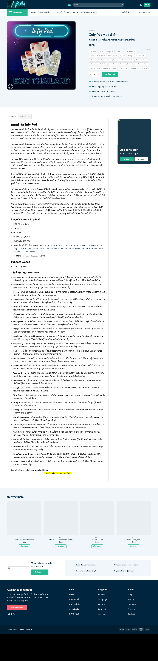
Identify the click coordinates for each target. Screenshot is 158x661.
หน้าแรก (34, 12)
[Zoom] (10, 86)
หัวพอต (92, 31)
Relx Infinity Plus (72, 245)
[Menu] (69, 4)
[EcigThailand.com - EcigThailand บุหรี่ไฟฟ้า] (28, 4)
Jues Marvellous (57, 248)
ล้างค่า (149, 50)
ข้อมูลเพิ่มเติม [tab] (25, 116)
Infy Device (85, 245)
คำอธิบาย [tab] (12, 116)
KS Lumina (69, 248)
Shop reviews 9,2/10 (142, 12)
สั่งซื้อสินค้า (126, 12)
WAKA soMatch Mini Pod (24, 540)
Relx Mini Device (28, 251)
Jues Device (32, 248)
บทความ (75, 12)
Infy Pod (35, 219)
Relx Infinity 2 (57, 245)
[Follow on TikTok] (11, 614)
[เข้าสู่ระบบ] (141, 4)
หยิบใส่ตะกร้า (110, 74)
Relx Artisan (96, 245)
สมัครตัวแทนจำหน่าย (89, 12)
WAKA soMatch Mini (84, 248)
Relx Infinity (45, 245)
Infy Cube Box (20, 248)
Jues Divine (44, 248)
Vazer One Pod (97, 540)
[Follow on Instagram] (9, 614)
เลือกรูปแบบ (24, 546)
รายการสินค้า (45, 12)
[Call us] (14, 614)
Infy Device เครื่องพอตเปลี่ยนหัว (61, 540)
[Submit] (122, 5)
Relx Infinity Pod (133, 540)
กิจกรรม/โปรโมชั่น (61, 12)
